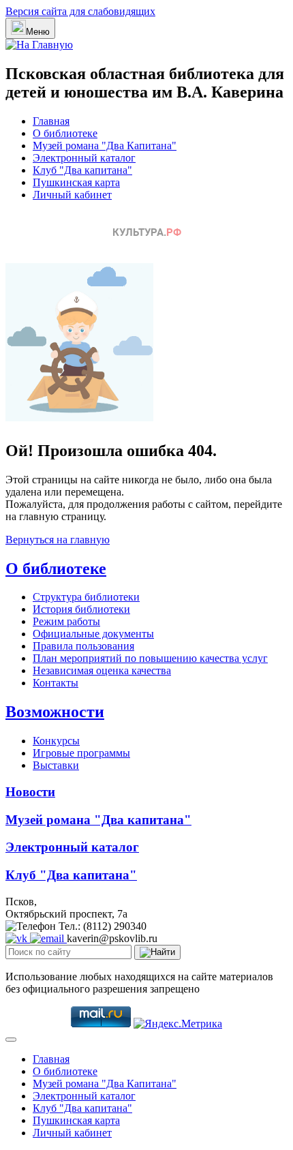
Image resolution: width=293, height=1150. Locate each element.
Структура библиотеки (86, 597)
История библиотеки (81, 609)
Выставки (56, 765)
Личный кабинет (72, 194)
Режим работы (66, 621)
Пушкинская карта (76, 182)
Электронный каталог (84, 158)
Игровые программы (81, 753)
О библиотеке (65, 133)
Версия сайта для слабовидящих (80, 11)
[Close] (10, 1040)
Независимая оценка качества (102, 670)
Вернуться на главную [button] (57, 539)
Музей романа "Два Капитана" (104, 145)
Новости (30, 792)
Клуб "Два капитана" (82, 170)
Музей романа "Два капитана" (98, 820)
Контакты (55, 683)
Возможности (54, 712)
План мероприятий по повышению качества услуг (150, 658)
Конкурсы (56, 740)
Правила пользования (83, 646)
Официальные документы (93, 633)
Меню (38, 32)
